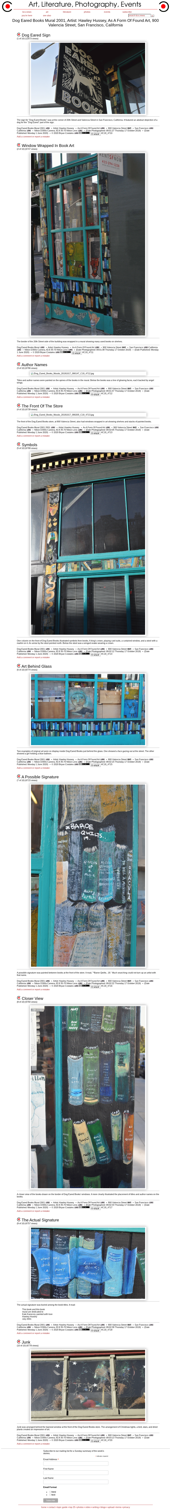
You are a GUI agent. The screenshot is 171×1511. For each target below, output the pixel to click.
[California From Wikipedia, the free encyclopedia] (29, 130)
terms (118, 1507)
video (88, 1507)
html (53, 1492)
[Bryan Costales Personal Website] (76, 133)
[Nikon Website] (80, 130)
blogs (103, 1507)
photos (87, 12)
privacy (126, 1507)
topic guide (62, 1507)
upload (111, 1507)
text (53, 1494)
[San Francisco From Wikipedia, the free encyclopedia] (151, 128)
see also (47, 15)
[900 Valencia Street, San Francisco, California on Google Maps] (129, 128)
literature (67, 12)
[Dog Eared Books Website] (47, 128)
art (47, 12)
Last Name (48, 1478)
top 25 (72, 1507)
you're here (27, 15)
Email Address (51, 1459)
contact (51, 1507)
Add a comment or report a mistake (33, 136)
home (43, 1507)
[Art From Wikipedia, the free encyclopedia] (102, 128)
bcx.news (26, 12)
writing (95, 1507)
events (107, 12)
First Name (48, 1469)
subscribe (127, 12)
